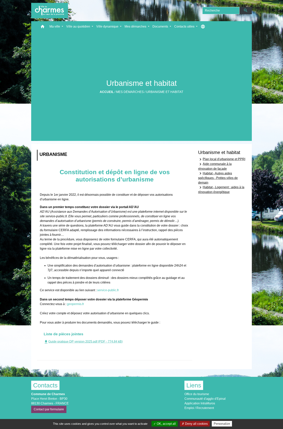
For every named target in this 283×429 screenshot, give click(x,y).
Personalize (222, 423)
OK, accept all (166, 423)
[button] (42, 27)
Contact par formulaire (49, 409)
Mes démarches (130, 92)
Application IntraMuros (199, 403)
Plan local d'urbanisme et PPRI (221, 159)
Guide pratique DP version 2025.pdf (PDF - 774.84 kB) (83, 341)
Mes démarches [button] (136, 26)
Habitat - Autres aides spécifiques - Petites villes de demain (218, 177)
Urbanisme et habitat (164, 92)
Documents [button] (160, 26)
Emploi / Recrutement (199, 408)
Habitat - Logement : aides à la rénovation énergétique (221, 189)
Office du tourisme (196, 394)
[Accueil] (49, 10)
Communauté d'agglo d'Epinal (205, 398)
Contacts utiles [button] (184, 26)
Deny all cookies (196, 423)
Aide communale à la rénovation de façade (215, 166)
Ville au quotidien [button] (78, 26)
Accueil (107, 92)
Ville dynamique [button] (107, 26)
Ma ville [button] (55, 26)
